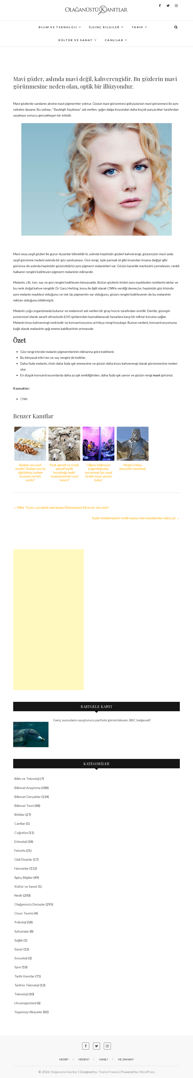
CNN (23, 399)
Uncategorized (25, 1003)
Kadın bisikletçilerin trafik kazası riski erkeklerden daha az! (136, 518)
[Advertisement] (48, 619)
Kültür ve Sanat (75, 40)
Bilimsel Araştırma (27, 788)
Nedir (18, 895)
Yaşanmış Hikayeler (28, 1012)
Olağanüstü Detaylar (29, 904)
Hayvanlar (21, 868)
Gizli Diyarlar (23, 859)
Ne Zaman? (126, 1059)
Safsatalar (21, 931)
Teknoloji (21, 994)
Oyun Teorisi (23, 913)
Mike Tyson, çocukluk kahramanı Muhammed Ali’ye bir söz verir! (61, 507)
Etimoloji (20, 842)
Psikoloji (20, 922)
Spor (17, 967)
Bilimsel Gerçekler (27, 797)
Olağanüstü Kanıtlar (63, 1072)
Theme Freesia (108, 1072)
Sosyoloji (20, 958)
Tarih (137, 27)
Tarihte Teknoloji (26, 985)
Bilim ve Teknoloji (58, 27)
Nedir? (63, 1059)
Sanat (18, 949)
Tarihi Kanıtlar (24, 976)
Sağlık (18, 940)
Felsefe (19, 850)
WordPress (147, 1072)
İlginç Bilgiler (104, 27)
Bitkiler (19, 814)
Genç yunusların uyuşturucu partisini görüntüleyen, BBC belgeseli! (102, 720)
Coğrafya (21, 833)
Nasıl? (103, 1059)
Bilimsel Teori (24, 806)
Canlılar (114, 40)
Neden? (84, 1059)
